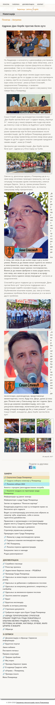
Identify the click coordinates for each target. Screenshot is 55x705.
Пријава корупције (11, 654)
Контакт (40, 4)
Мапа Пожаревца (10, 677)
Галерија (15, 4)
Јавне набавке (9, 647)
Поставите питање (10, 650)
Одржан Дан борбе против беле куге (24, 26)
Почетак (6, 4)
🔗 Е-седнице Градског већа (15, 667)
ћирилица (21, 9)
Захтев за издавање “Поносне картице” (21, 503)
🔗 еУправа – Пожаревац (13, 670)
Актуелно (16, 19)
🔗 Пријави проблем (11, 657)
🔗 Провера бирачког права (15, 664)
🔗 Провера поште (11, 674)
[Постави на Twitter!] (34, 467)
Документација (28, 4)
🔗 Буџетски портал (11, 644)
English (35, 9)
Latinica (29, 9)
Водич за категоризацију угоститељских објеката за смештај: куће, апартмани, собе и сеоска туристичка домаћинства (26, 515)
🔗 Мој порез (8, 660)
